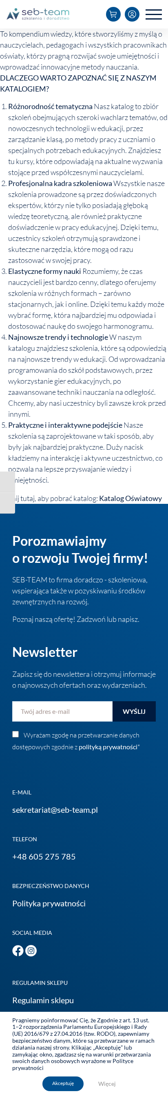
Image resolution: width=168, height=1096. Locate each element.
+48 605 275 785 (44, 856)
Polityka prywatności (49, 903)
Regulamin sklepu (43, 1000)
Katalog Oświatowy (130, 498)
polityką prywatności (108, 746)
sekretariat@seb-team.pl (55, 809)
